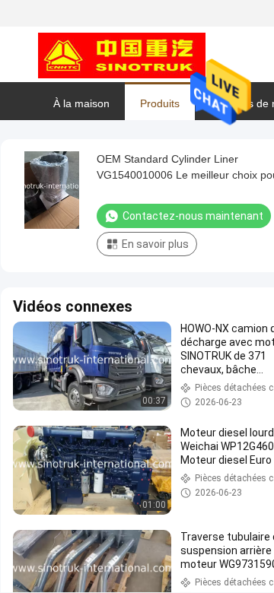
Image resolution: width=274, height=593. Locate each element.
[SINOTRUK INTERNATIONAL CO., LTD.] (122, 54)
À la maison (81, 103)
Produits (160, 103)
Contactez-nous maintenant (193, 216)
